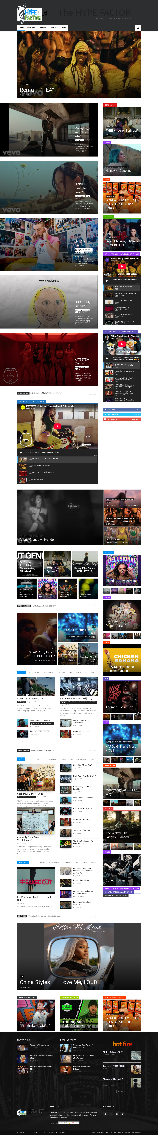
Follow (136, 414)
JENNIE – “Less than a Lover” (82, 188)
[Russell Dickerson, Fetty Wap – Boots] (114, 846)
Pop (88, 196)
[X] (117, 1114)
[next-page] (22, 741)
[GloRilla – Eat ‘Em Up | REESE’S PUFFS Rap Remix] (122, 197)
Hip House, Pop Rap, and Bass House (82, 250)
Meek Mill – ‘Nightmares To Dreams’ (47, 393)
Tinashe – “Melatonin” (113, 1079)
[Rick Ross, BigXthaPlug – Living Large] (129, 803)
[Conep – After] (122, 870)
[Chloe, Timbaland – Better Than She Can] (106, 717)
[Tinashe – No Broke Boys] (137, 591)
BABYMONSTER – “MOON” (40, 731)
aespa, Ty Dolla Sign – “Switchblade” (29, 839)
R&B (107, 134)
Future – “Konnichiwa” (81, 880)
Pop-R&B (138, 713)
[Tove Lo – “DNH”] (122, 760)
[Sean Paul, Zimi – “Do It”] (67, 654)
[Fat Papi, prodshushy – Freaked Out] (36, 880)
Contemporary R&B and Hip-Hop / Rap (41, 723)
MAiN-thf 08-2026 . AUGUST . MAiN (31, 402)
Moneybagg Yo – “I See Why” (82, 132)
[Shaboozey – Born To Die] (129, 846)
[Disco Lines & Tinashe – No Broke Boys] (114, 636)
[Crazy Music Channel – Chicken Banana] (122, 660)
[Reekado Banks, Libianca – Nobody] (65, 1070)
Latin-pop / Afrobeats (113, 539)
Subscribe (135, 419)
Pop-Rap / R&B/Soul (112, 127)
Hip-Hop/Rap (79, 140)
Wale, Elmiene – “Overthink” (40, 720)
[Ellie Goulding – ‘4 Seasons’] (106, 760)
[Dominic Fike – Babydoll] (88, 589)
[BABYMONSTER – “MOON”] (22, 734)
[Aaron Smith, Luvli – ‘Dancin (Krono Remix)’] (129, 760)
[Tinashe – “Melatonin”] (136, 1082)
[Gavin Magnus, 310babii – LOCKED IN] (122, 235)
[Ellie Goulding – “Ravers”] (91, 64)
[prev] (90, 393)
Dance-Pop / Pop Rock (82, 367)
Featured (37, 672)
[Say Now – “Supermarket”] (122, 615)
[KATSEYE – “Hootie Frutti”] (136, 1069)
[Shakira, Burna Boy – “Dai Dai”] (122, 536)
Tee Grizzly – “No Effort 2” (82, 830)
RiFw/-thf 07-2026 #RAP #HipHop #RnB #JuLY (122, 888)
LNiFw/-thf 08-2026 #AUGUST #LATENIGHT (121, 332)
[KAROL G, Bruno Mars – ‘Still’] (78, 627)
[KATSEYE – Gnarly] (122, 636)
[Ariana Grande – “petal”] (65, 734)
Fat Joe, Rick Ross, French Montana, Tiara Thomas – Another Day (82, 870)
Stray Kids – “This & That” (31, 698)
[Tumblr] (111, 1114)
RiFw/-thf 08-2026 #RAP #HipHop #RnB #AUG (122, 254)
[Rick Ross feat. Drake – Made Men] (22, 1070)
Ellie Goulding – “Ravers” (62, 90)
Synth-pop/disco (40, 660)
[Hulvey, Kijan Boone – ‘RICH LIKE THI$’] (85, 564)
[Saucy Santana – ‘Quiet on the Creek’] (137, 803)
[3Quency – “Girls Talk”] (137, 717)
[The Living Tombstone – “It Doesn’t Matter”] (65, 844)
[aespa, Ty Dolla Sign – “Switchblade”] (65, 723)
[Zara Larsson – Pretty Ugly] (129, 636)
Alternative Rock (65, 592)
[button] (138, 28)
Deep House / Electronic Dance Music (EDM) (120, 499)
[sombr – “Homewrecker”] (94, 956)
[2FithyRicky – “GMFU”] (36, 1015)
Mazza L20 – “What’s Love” (44, 750)
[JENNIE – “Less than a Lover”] (49, 187)
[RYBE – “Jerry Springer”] (122, 123)
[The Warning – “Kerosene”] (67, 589)
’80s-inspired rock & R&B (25, 589)
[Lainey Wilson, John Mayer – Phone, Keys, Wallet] (106, 846)
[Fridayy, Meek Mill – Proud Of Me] (129, 591)
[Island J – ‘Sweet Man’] (47, 589)
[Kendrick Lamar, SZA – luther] (106, 591)
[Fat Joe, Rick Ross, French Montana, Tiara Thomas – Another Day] (65, 871)
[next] (94, 393)
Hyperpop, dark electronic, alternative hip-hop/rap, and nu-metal (78, 702)
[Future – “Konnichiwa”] (65, 883)
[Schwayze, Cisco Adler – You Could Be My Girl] (65, 1048)
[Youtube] (122, 1114)
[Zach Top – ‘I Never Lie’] (122, 846)
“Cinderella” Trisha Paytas (39, 1045)
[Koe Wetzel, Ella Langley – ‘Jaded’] (122, 827)
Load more (121, 1091)
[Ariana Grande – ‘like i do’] (60, 517)
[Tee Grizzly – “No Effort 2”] (65, 833)
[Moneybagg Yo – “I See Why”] (49, 130)
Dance (35, 84)
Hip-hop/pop (91, 661)
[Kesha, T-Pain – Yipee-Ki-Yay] (122, 591)
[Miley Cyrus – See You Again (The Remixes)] (65, 1059)
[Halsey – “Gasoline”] (122, 160)
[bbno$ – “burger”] (49, 244)
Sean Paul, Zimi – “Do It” (30, 793)
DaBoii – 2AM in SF (38, 916)
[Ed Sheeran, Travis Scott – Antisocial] (65, 905)
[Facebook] (105, 1114)
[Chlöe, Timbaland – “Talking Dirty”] (122, 717)
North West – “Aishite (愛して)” (77, 698)
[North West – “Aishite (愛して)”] (79, 686)
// (29, 672)
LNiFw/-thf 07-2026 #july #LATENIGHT (119, 892)
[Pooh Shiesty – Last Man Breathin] (65, 790)
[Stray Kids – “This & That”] (88, 654)
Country (78, 672)
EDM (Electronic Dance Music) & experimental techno (115, 1082)
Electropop (110, 167)
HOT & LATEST (110, 105)
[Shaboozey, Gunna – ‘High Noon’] (114, 760)
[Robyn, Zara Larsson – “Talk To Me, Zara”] (137, 760)
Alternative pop (79, 196)
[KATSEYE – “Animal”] (49, 359)
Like (137, 409)
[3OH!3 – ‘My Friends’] (49, 302)
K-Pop (93, 654)
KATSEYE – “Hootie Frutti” (114, 1065)
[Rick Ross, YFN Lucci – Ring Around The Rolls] (106, 803)
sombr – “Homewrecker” (65, 982)
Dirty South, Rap (81, 759)
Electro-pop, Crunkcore (82, 310)
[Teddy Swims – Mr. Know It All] (27, 589)
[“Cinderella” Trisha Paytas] (22, 1048)
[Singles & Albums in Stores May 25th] (22, 1059)
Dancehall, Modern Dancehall (68, 659)
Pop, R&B (108, 618)
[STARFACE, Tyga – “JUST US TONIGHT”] (37, 639)
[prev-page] (18, 741)
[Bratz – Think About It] (114, 591)
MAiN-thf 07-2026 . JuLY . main (116, 895)
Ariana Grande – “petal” (44, 606)
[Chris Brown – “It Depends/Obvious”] (114, 717)
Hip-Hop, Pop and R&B (26, 558)
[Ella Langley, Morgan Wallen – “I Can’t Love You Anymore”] (137, 846)
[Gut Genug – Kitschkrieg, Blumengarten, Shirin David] (30, 564)
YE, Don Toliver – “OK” (113, 1052)
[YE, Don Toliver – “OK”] (136, 1055)
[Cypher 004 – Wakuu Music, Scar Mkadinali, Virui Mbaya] (122, 803)
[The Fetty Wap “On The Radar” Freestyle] (79, 1015)
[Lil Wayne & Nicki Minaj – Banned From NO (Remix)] (106, 636)
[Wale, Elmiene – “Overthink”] (22, 723)
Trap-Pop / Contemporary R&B (29, 536)
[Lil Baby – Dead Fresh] (114, 803)
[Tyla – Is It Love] (129, 717)
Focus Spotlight (121, 167)
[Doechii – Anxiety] (137, 636)
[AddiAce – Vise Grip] (122, 697)
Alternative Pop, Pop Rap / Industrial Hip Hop (120, 518)
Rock (71, 759)
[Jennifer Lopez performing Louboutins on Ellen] (65, 894)
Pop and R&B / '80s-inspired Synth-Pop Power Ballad (81, 637)
